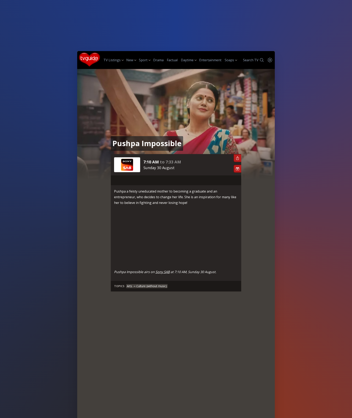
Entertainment (210, 60)
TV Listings (112, 60)
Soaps (229, 60)
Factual (172, 60)
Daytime (187, 60)
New (129, 60)
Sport (143, 60)
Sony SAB (162, 272)
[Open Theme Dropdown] (270, 60)
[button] (237, 158)
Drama (158, 60)
